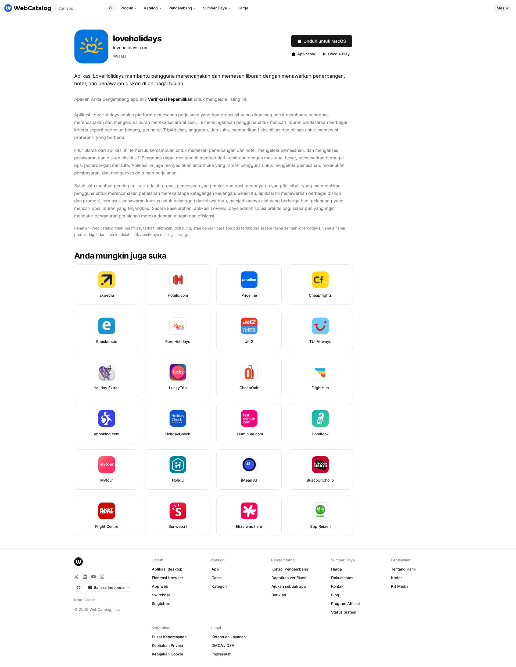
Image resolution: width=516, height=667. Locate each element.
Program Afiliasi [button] (345, 603)
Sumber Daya (215, 8)
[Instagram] (102, 577)
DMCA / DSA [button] (223, 645)
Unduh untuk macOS (324, 41)
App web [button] (160, 586)
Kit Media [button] (399, 586)
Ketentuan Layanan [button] (229, 636)
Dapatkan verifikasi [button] (288, 577)
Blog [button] (335, 595)
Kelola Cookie (84, 600)
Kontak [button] (337, 586)
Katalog (151, 8)
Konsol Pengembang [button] (289, 569)
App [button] (215, 569)
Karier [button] (396, 577)
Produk (126, 8)
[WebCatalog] (78, 561)
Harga (243, 8)
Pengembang (180, 8)
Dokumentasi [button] (342, 577)
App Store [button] (306, 54)
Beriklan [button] (278, 595)
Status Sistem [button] (343, 612)
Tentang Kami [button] (403, 569)
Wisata (120, 56)
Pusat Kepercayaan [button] (169, 636)
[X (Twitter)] (76, 577)
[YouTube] (93, 577)
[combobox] (109, 587)
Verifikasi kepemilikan (170, 99)
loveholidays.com (131, 47)
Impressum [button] (221, 654)
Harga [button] (336, 569)
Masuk (503, 8)
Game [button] (217, 577)
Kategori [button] (219, 586)
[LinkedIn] (85, 577)
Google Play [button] (339, 54)
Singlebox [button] (161, 603)
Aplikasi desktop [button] (167, 569)
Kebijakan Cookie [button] (167, 654)
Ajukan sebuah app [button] (288, 586)
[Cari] (110, 8)
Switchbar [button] (161, 595)
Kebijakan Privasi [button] (167, 645)
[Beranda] (27, 8)
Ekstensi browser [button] (167, 577)
